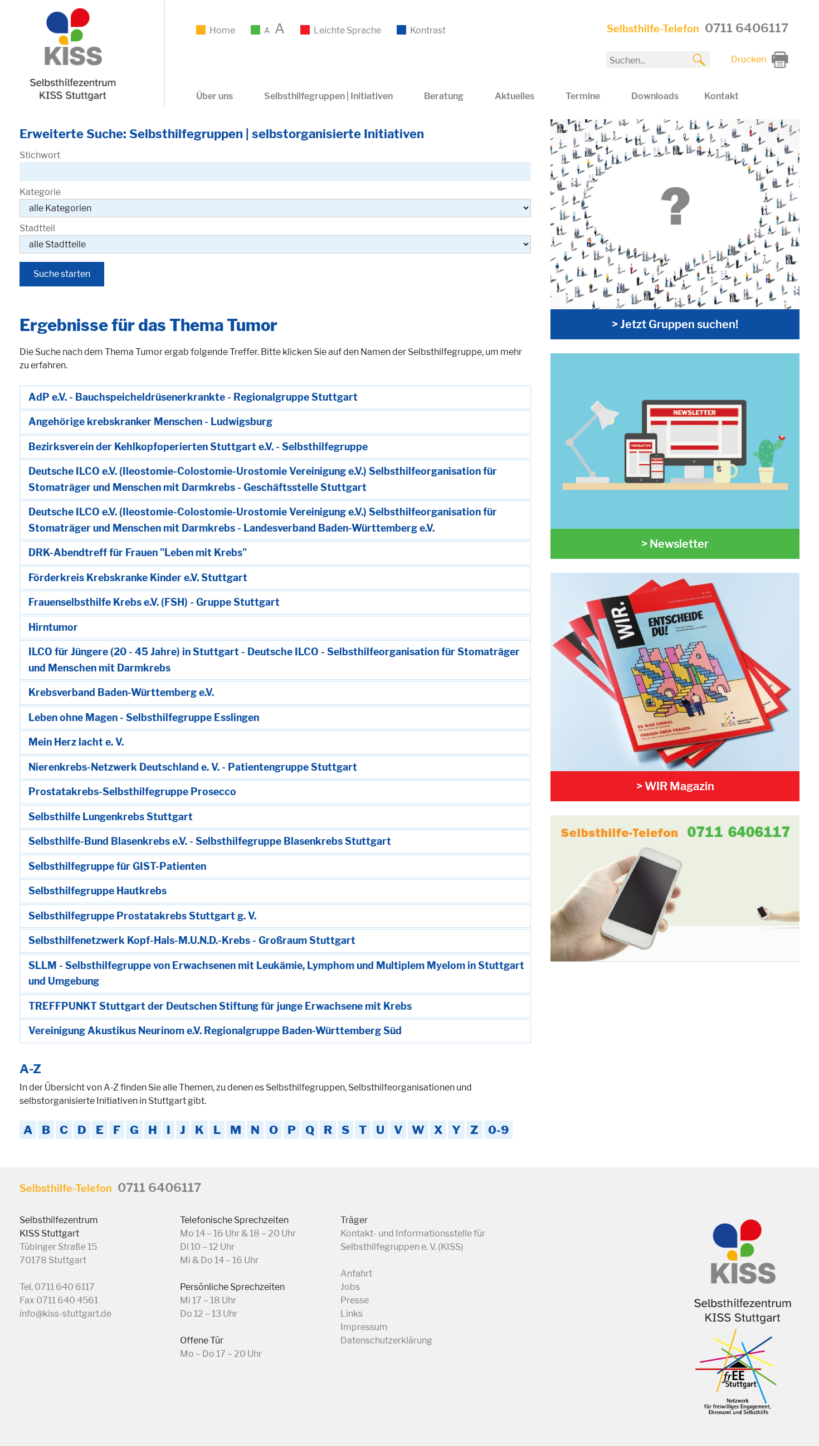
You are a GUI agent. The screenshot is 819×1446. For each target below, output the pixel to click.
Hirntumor (53, 627)
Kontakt (721, 96)
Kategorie (40, 192)
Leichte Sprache (347, 30)
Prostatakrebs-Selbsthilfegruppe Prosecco (132, 791)
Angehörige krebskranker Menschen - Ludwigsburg (150, 421)
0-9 (498, 1130)
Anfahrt (356, 1273)
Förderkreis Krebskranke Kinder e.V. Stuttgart (137, 577)
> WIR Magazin (675, 786)
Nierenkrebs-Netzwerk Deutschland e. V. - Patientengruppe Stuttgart (192, 767)
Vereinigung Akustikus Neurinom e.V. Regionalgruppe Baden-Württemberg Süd (215, 1030)
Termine (583, 96)
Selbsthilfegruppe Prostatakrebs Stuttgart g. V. (142, 916)
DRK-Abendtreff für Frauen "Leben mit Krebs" (137, 552)
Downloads (655, 96)
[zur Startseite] (71, 99)
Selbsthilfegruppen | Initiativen (328, 96)
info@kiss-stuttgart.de (65, 1313)
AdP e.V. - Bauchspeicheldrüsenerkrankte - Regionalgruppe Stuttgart (193, 397)
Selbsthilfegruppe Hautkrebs (97, 891)
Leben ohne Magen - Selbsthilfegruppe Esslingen (143, 717)
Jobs (350, 1287)
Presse (354, 1300)
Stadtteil (37, 228)
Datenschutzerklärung (386, 1340)
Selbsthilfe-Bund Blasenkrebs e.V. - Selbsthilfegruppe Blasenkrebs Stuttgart (209, 841)
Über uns (214, 96)
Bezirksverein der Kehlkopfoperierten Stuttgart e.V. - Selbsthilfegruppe (198, 446)
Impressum (364, 1327)
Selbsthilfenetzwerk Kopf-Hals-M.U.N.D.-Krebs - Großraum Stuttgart (191, 940)
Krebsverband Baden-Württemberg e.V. (121, 692)
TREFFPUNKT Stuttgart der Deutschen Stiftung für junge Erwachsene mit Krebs (220, 1006)
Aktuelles (514, 96)
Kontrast (428, 30)
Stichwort (40, 155)
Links (351, 1313)
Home (222, 30)
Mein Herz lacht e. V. (76, 742)
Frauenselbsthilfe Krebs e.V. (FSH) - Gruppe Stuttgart (154, 602)
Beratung (444, 96)
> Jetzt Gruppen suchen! (675, 324)
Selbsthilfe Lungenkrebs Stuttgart (110, 816)
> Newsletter (675, 544)
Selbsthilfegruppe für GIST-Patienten (117, 866)
